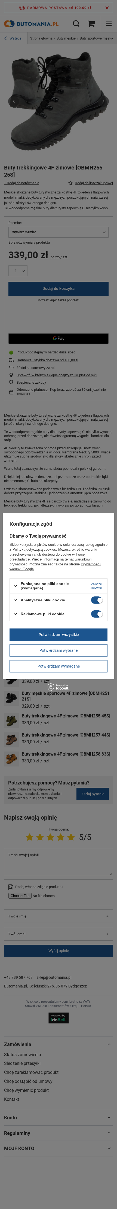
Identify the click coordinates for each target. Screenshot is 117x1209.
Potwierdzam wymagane (59, 666)
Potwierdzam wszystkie (59, 634)
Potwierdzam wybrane (58, 650)
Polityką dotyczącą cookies (34, 549)
